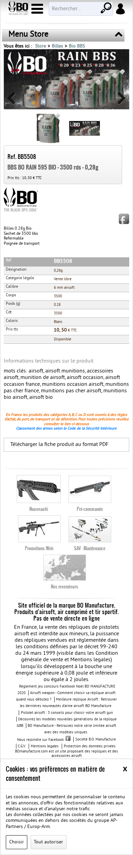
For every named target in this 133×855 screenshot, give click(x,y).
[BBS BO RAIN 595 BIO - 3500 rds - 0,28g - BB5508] (66, 79)
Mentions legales (45, 746)
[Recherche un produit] (105, 7)
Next (119, 101)
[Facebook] (124, 219)
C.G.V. (22, 746)
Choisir (16, 842)
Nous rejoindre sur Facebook (40, 739)
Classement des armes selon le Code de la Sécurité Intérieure (66, 428)
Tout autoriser (48, 842)
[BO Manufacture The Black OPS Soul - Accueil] (18, 9)
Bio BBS (77, 46)
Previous (14, 101)
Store (40, 46)
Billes (57, 46)
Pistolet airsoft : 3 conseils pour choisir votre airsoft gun (67, 712)
